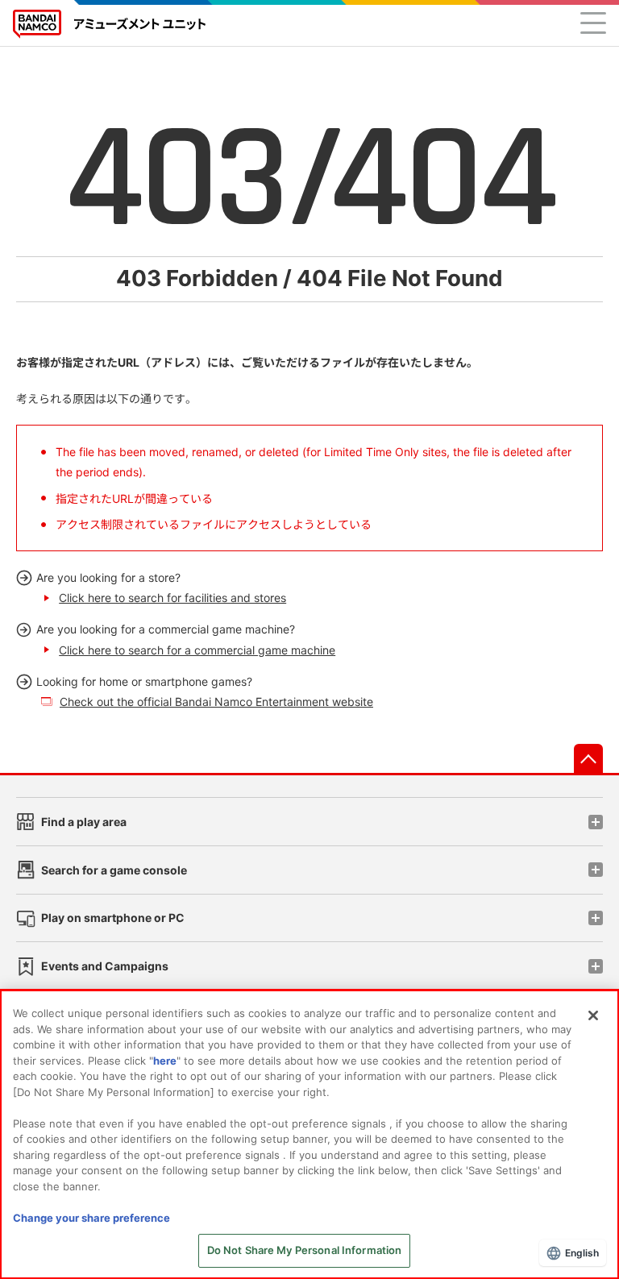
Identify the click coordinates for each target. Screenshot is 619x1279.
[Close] (593, 1015)
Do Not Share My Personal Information (304, 1250)
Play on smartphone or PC (113, 917)
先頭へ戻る (588, 758)
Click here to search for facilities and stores (172, 597)
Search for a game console (114, 870)
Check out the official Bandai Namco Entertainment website (216, 701)
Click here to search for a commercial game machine (197, 650)
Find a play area (84, 821)
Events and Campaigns (104, 966)
